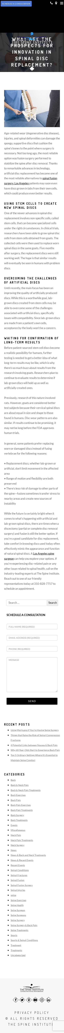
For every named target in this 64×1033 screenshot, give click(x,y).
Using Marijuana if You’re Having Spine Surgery (35, 730)
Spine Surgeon (18, 910)
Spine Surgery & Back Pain (24, 925)
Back (13, 780)
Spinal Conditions (20, 870)
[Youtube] (35, 1000)
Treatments (16, 950)
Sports (14, 935)
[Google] (29, 1000)
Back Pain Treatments (22, 810)
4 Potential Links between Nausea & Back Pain (34, 745)
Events (14, 825)
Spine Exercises (18, 900)
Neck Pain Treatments (22, 840)
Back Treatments (19, 820)
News (13, 850)
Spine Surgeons (18, 915)
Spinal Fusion (17, 880)
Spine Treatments (19, 930)
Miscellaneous (18, 830)
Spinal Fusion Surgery (22, 885)
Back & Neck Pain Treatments (26, 790)
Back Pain (16, 800)
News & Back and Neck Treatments (28, 855)
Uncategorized (18, 955)
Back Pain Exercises (21, 805)
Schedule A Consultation (16, 4)
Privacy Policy (32, 1012)
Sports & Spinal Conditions (24, 940)
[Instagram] (42, 1000)
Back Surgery (17, 815)
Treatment (16, 945)
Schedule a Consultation (26, 615)
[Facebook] (16, 1000)
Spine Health (17, 905)
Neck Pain (16, 835)
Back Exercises (18, 795)
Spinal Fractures (19, 875)
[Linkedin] (48, 1000)
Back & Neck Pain (20, 785)
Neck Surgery (17, 845)
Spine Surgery (18, 920)
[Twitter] (22, 1000)
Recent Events (18, 865)
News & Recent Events (22, 860)
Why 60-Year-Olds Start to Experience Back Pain (35, 750)
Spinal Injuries (18, 890)
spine (13, 895)
